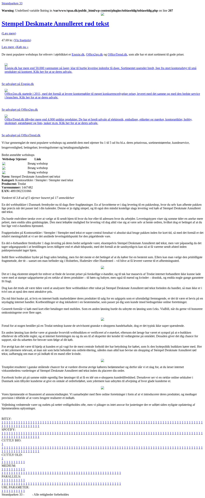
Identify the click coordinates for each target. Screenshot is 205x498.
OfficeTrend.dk (117, 54)
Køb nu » (22, 47)
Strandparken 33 (12, 3)
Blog (28, 494)
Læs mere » (9, 47)
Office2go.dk (94, 54)
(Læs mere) (9, 33)
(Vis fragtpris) (22, 40)
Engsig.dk (78, 54)
